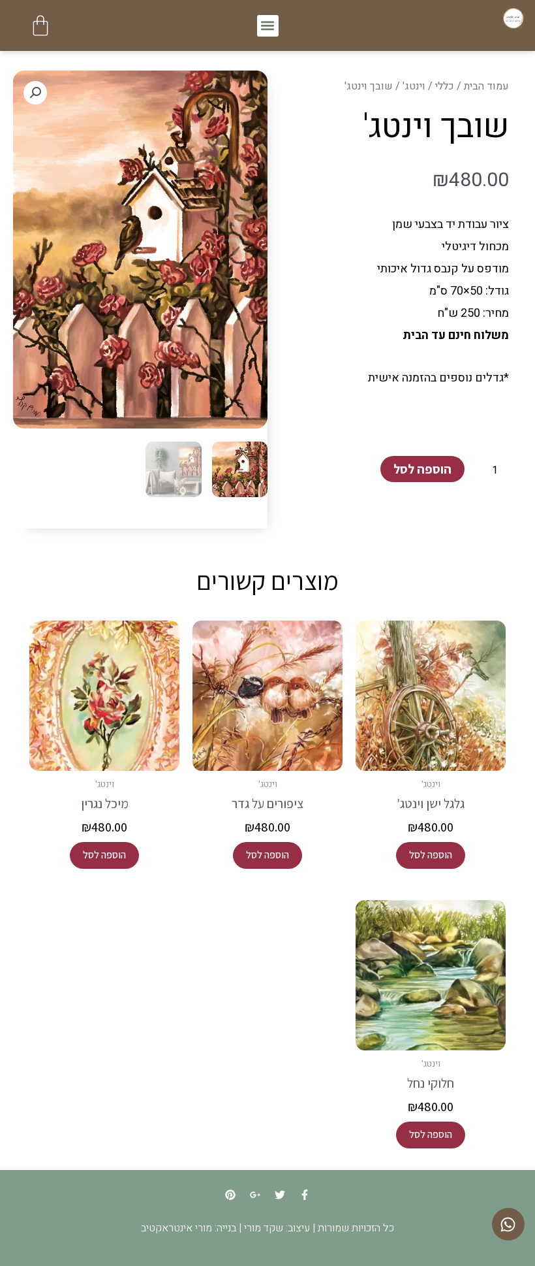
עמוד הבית (486, 86)
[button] (268, 26)
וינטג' (414, 86)
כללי (444, 86)
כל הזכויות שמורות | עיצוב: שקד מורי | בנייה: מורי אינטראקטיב (267, 1228)
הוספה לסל (422, 469)
